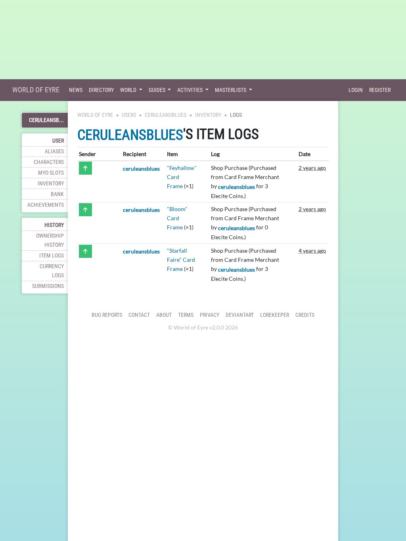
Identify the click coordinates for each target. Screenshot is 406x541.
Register (380, 90)
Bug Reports (107, 315)
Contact (139, 315)
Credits (304, 315)
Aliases (54, 151)
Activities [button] (190, 90)
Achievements (45, 205)
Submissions (48, 286)
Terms (185, 315)
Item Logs (51, 255)
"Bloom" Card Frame (177, 218)
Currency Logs (52, 271)
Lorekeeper (274, 315)
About (164, 315)
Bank (57, 194)
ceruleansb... (46, 120)
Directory (101, 90)
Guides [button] (158, 90)
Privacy (209, 315)
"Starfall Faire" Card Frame (181, 259)
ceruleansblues (165, 115)
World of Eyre (35, 90)
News (75, 90)
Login (356, 90)
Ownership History (50, 240)
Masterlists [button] (231, 90)
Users (129, 115)
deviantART (240, 315)
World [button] (129, 90)
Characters (49, 162)
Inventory (51, 183)
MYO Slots (51, 173)
